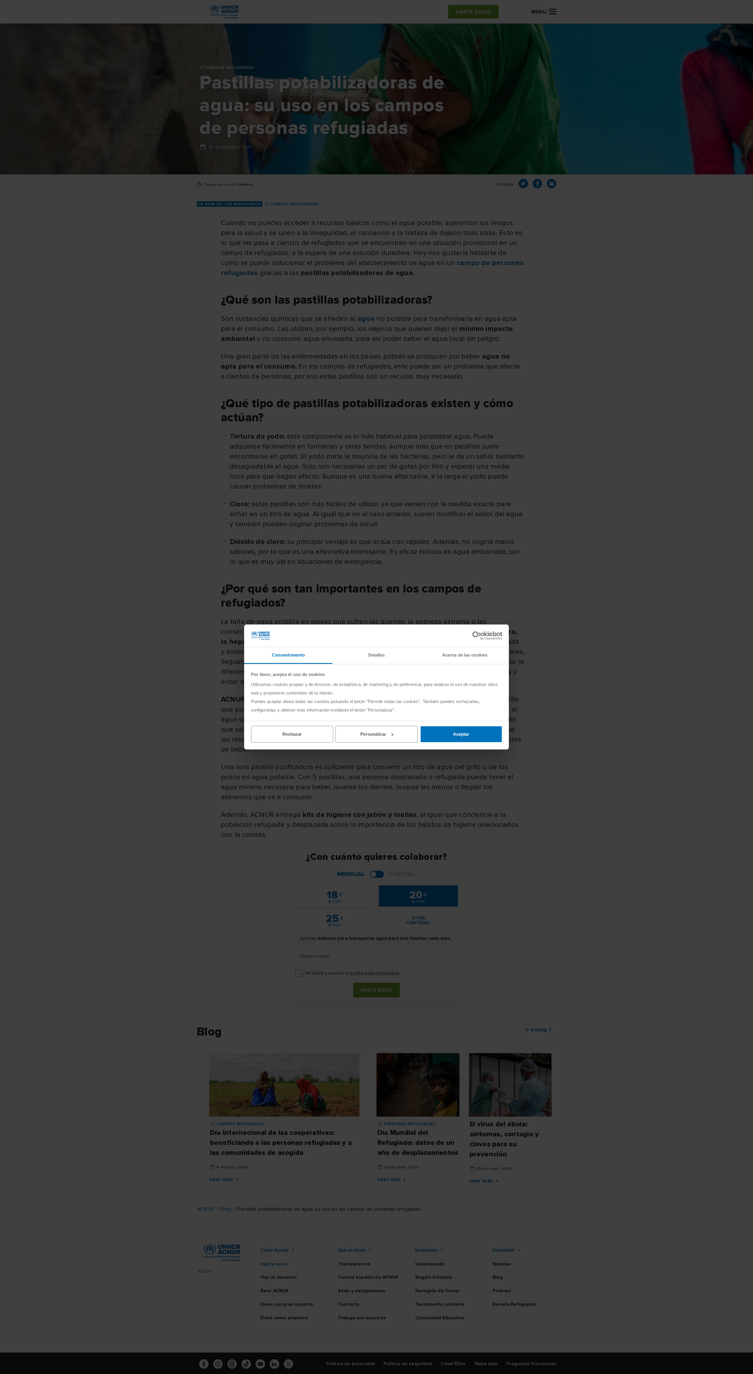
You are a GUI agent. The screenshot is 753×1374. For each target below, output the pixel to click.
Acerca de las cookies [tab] (464, 654)
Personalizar (373, 734)
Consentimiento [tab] (288, 654)
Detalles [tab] (376, 654)
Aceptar (461, 734)
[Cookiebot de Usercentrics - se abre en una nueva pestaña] (476, 635)
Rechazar (292, 734)
